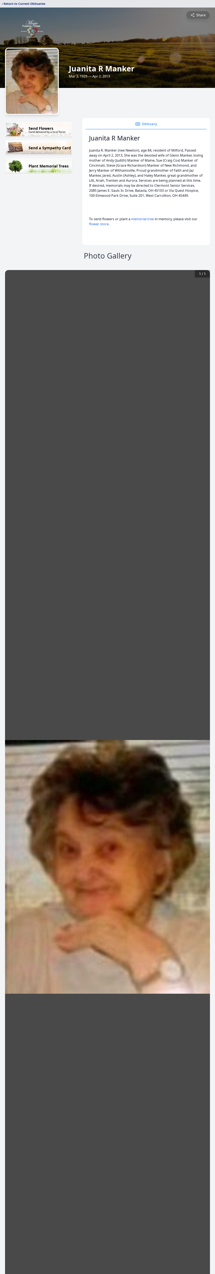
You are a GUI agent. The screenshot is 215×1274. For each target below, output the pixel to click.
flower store (99, 224)
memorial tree (142, 219)
